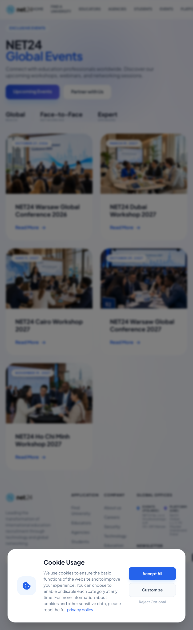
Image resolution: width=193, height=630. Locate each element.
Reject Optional (152, 602)
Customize (152, 590)
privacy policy (80, 609)
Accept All (152, 573)
